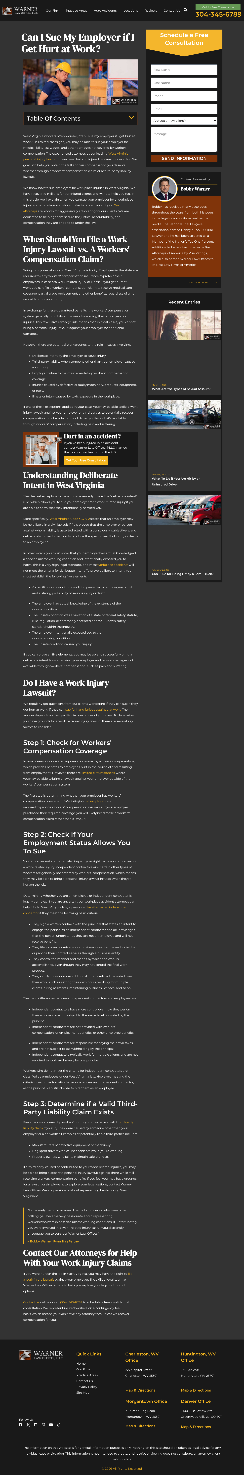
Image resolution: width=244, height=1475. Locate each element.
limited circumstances (98, 773)
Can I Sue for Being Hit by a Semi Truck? (182, 574)
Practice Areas (76, 10)
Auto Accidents (105, 10)
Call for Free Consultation (218, 7)
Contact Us (172, 10)
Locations (130, 10)
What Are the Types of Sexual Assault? (181, 389)
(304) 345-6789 (71, 1302)
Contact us (31, 1302)
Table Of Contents (54, 118)
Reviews (151, 10)
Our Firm (52, 10)
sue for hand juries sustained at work (93, 709)
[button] (185, 10)
